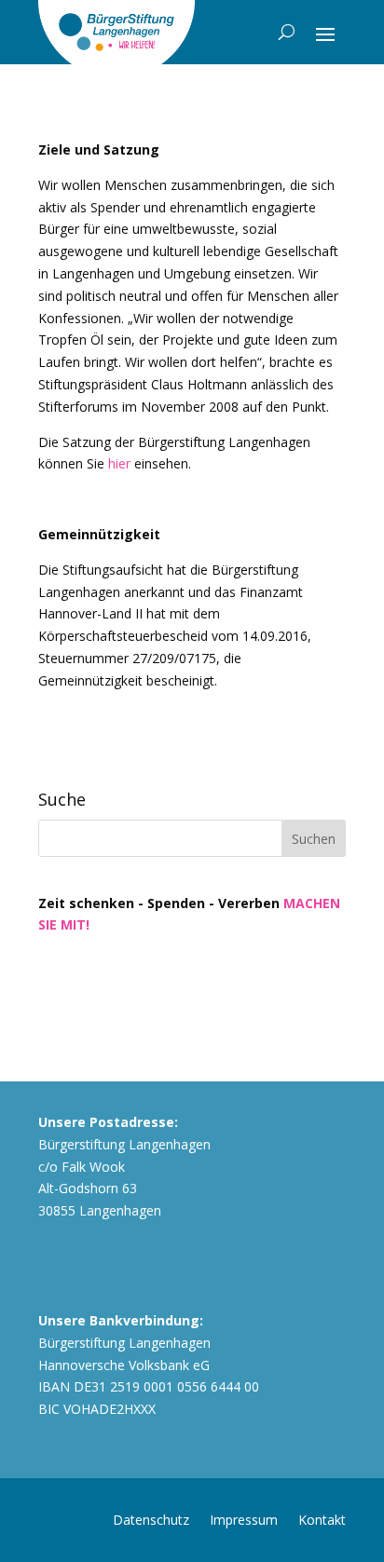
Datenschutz (151, 1519)
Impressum (244, 1519)
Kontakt (322, 1519)
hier (119, 463)
